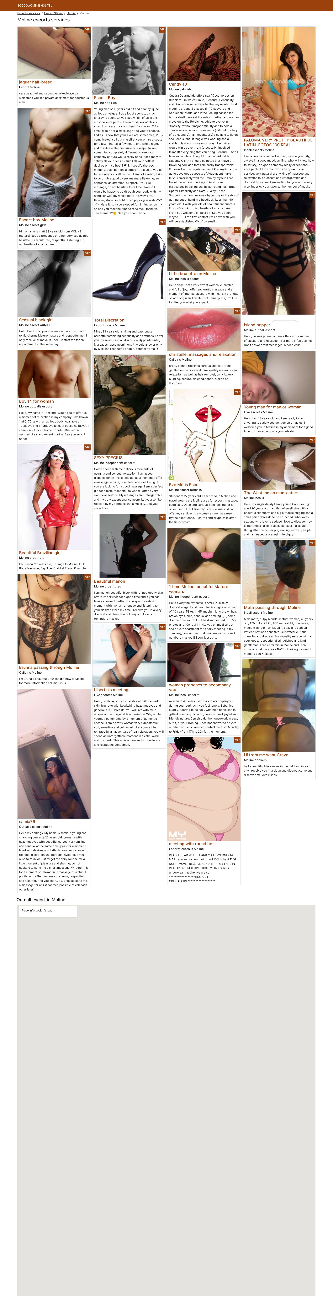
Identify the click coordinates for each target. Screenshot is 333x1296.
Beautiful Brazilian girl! (40, 552)
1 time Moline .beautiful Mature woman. (198, 589)
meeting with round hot (191, 843)
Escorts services (28, 13)
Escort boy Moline (36, 219)
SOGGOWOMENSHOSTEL (34, 5)
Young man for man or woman (272, 407)
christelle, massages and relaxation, (203, 354)
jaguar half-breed (35, 82)
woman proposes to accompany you (200, 687)
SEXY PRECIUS (108, 457)
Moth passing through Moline (272, 607)
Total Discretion (109, 320)
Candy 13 (178, 84)
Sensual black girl (36, 319)
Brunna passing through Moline (49, 667)
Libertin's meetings (112, 689)
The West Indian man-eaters (271, 492)
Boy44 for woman (36, 401)
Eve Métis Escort (185, 484)
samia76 (27, 821)
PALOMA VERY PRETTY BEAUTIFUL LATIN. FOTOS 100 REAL (278, 142)
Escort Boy (104, 97)
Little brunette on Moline (192, 273)
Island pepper (257, 324)
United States (53, 13)
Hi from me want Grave (266, 754)
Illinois (71, 13)
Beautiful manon (109, 581)
